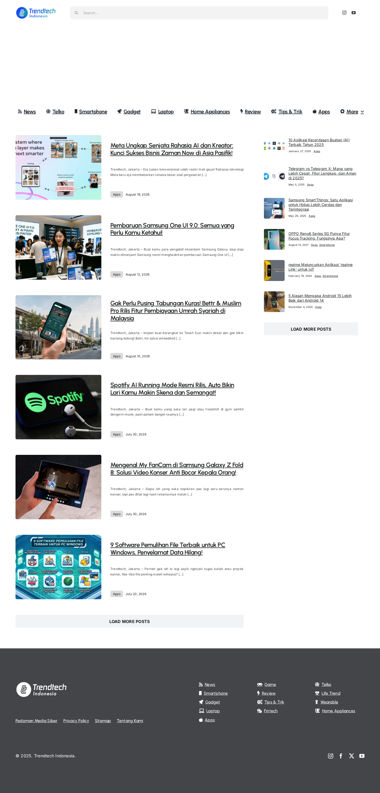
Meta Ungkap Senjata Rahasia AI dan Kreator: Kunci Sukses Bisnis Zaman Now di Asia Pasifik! (171, 149)
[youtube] (354, 13)
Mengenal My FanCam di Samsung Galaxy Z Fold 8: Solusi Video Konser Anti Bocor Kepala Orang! (177, 468)
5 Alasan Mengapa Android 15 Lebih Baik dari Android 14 (320, 297)
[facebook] (341, 756)
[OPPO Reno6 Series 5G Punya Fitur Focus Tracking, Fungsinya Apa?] (274, 232)
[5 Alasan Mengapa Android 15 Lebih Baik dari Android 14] (274, 294)
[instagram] (344, 13)
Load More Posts (129, 621)
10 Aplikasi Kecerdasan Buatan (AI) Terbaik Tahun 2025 (319, 142)
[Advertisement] (190, 64)
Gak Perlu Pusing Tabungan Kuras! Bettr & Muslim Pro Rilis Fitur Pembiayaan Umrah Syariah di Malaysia (175, 310)
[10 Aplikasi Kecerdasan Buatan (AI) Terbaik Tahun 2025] (274, 138)
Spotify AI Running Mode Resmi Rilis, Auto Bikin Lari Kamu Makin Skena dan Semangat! (172, 388)
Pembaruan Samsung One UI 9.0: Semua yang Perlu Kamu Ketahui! (172, 228)
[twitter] (351, 756)
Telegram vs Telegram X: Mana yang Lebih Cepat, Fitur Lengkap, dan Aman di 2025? (322, 173)
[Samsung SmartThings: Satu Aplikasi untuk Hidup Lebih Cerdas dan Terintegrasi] (274, 201)
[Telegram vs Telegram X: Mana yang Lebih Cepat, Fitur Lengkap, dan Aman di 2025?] (274, 170)
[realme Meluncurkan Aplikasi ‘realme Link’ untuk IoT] (274, 263)
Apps (116, 194)
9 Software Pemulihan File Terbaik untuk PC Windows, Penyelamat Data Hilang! (167, 548)
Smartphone (327, 244)
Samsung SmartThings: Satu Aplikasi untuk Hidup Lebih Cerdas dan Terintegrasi (320, 204)
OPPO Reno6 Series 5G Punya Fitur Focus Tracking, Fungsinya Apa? (319, 235)
